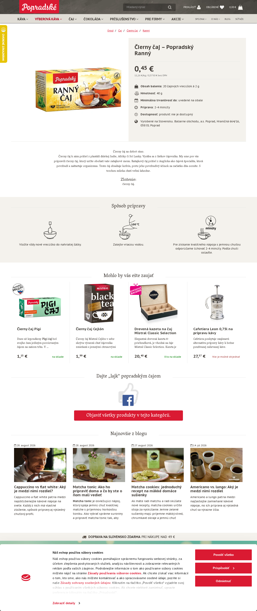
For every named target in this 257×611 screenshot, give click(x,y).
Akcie (176, 19)
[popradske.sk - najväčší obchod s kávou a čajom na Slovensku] (39, 5)
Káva (21, 19)
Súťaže (239, 19)
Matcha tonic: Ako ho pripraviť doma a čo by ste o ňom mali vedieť (97, 491)
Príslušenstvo (123, 19)
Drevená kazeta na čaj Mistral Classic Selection (155, 331)
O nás (214, 19)
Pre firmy (154, 19)
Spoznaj (200, 19)
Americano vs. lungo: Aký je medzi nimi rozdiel (214, 489)
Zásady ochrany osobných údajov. (85, 583)
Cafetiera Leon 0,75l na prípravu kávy (213, 331)
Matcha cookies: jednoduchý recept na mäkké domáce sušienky (156, 491)
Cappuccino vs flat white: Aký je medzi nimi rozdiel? (40, 489)
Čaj (72, 19)
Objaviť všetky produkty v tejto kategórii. (128, 415)
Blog (227, 19)
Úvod (110, 30)
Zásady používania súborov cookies (114, 573)
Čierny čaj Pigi (29, 329)
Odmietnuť (223, 581)
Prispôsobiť (221, 568)
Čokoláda (92, 19)
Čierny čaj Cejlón (90, 329)
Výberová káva (47, 19)
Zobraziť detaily (64, 603)
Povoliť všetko (223, 554)
